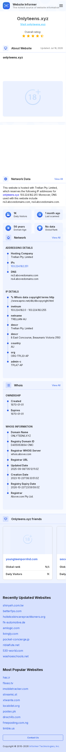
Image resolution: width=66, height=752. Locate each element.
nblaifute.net (11, 645)
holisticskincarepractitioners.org (24, 616)
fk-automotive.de (14, 622)
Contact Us (33, 737)
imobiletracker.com (15, 689)
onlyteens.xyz (11, 194)
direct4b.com (11, 717)
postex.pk (9, 711)
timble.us (9, 728)
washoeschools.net (16, 656)
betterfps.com (12, 611)
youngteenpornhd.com (21, 559)
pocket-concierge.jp (16, 639)
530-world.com (13, 650)
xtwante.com (11, 700)
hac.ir (6, 677)
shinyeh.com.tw (13, 605)
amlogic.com (11, 628)
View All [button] (58, 179)
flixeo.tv (8, 683)
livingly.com (10, 633)
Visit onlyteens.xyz (33, 24)
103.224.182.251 (19, 266)
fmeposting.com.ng (15, 722)
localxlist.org (11, 705)
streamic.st (10, 694)
